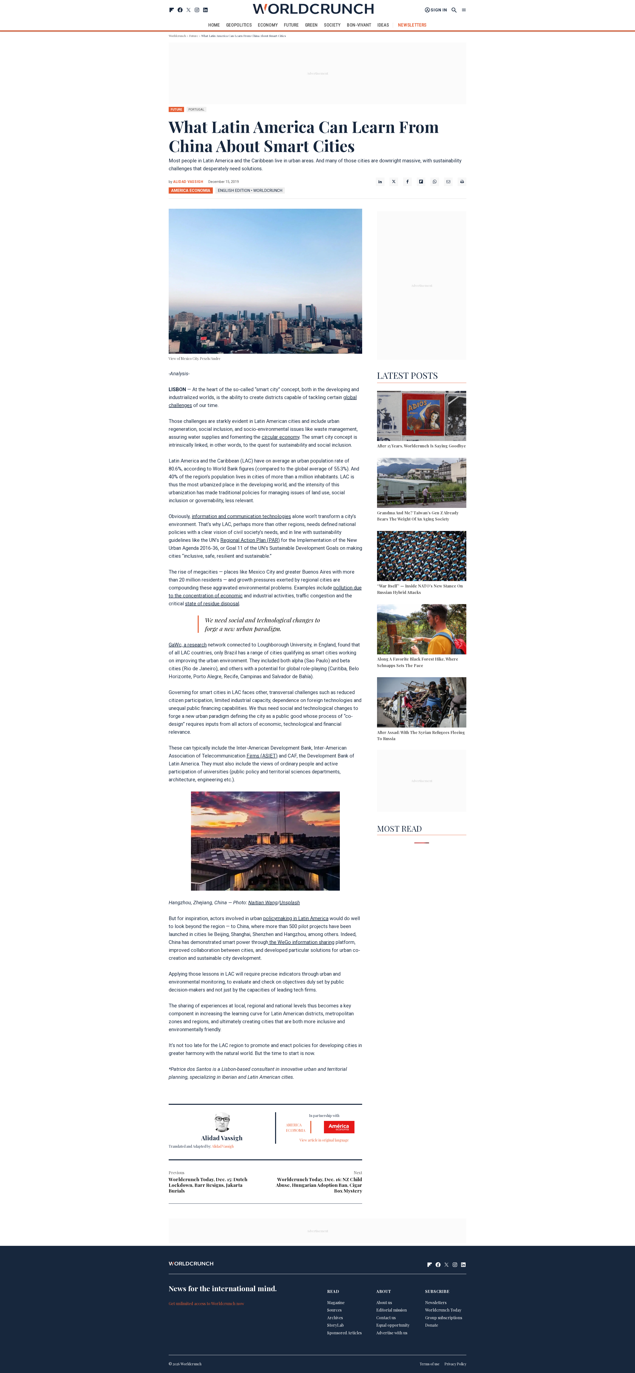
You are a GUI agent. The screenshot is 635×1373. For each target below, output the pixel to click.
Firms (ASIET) (262, 756)
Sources (334, 1310)
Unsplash (290, 903)
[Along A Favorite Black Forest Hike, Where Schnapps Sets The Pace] (421, 630)
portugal (196, 109)
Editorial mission (391, 1310)
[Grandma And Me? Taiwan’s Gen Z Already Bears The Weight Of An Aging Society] (421, 484)
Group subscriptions (443, 1317)
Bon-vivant (359, 25)
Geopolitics (239, 25)
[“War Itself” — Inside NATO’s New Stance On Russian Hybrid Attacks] (421, 557)
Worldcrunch (177, 36)
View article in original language (324, 1140)
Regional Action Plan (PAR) (250, 540)
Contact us (386, 1317)
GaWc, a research (188, 645)
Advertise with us (391, 1332)
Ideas (383, 25)
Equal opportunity (393, 1325)
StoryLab (335, 1325)
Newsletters (412, 25)
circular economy (280, 437)
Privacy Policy (455, 1364)
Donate (431, 1325)
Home (214, 25)
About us (384, 1302)
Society (332, 25)
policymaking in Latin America (295, 918)
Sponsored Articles (344, 1332)
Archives (335, 1317)
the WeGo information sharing (301, 942)
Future (291, 25)
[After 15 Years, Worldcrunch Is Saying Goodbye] (421, 417)
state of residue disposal (212, 604)
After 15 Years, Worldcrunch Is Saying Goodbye (421, 445)
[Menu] (463, 10)
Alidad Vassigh (188, 182)
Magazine (336, 1302)
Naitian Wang (263, 903)
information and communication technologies (241, 516)
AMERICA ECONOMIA (190, 190)
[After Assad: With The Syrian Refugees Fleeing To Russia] (421, 703)
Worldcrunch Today (443, 1310)
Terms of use (430, 1364)
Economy (268, 25)
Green (311, 25)
